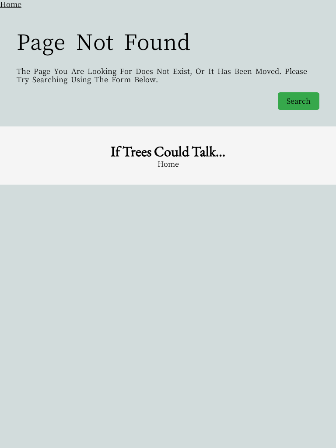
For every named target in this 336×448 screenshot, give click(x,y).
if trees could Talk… (168, 151)
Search (299, 100)
